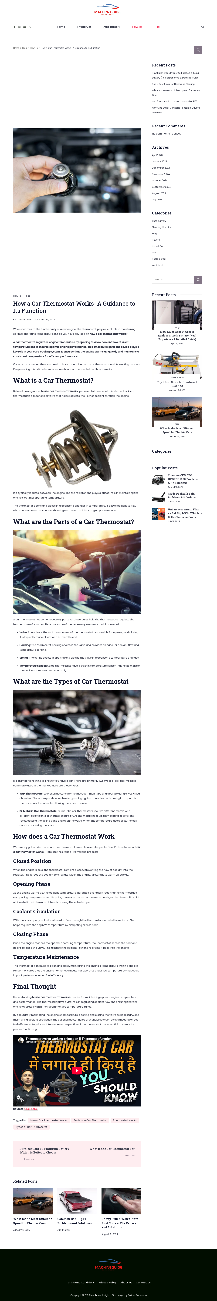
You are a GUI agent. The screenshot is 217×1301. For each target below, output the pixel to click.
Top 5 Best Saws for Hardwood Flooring (173, 84)
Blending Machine (162, 227)
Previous (29, 1159)
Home (61, 27)
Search (198, 50)
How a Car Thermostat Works (49, 1120)
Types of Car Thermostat (31, 1127)
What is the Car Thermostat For (112, 1149)
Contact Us (143, 1282)
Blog (154, 233)
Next (127, 1155)
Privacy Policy (107, 1282)
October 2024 (160, 180)
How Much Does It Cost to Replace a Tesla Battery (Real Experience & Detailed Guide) (177, 335)
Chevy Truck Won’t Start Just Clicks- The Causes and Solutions (120, 1223)
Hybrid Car (84, 27)
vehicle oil (157, 265)
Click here (30, 1109)
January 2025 (159, 161)
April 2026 (157, 155)
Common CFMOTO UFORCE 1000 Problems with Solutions (183, 479)
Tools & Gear (159, 259)
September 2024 (161, 187)
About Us (126, 1282)
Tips (157, 27)
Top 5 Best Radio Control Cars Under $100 (174, 101)
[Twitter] (29, 27)
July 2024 (157, 199)
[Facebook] (14, 27)
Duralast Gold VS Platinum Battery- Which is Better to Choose (45, 1150)
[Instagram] (19, 27)
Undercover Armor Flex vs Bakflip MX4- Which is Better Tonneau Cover (185, 513)
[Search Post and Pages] (202, 27)
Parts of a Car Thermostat (90, 1120)
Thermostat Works (125, 1120)
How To (137, 27)
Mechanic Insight (100, 1295)
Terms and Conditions (80, 1282)
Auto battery (111, 27)
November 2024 (161, 174)
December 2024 (161, 167)
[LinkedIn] (24, 27)
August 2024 (159, 193)
